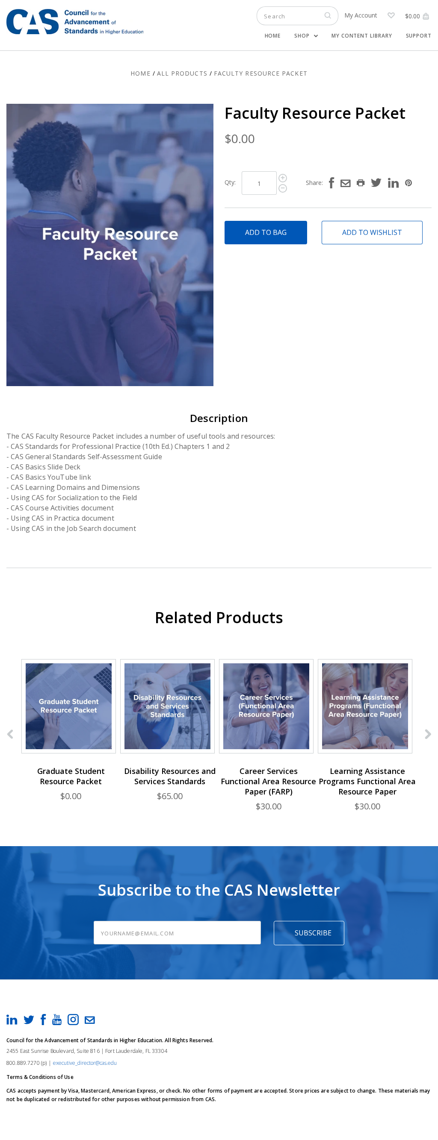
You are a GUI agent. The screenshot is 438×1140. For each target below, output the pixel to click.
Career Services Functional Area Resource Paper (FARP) (268, 781)
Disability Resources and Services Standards (170, 776)
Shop (302, 35)
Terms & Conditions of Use (40, 1077)
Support (419, 35)
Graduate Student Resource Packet (71, 776)
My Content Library (361, 35)
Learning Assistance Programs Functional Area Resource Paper (367, 781)
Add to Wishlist (372, 232)
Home (273, 35)
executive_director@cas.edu (85, 1063)
